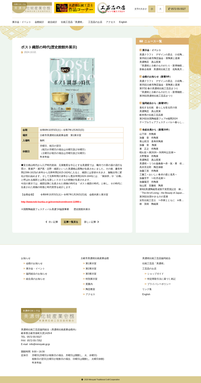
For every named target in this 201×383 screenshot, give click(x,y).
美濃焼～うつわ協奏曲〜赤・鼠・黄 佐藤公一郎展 (167, 163)
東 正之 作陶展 (150, 148)
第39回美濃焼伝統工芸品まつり (156, 95)
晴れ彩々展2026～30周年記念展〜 (157, 152)
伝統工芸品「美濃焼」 (72, 22)
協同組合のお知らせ (36, 273)
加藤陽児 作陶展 (150, 182)
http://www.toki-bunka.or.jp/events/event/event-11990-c (51, 202)
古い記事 (53, 222)
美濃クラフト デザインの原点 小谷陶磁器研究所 (166, 54)
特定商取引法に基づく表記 (161, 279)
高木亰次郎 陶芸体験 (151, 167)
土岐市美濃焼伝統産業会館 (95, 258)
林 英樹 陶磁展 (150, 204)
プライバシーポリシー (159, 284)
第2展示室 (91, 268)
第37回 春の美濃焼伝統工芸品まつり (158, 88)
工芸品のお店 (95, 22)
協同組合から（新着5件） (156, 103)
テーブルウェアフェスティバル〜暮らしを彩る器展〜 (167, 122)
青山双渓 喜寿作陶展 (151, 141)
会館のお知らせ (34, 263)
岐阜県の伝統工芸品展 (152, 115)
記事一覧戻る (71, 222)
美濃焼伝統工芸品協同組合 (156, 258)
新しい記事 (90, 222)
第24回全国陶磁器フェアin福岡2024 (158, 118)
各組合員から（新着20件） (156, 129)
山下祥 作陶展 (148, 134)
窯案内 (89, 284)
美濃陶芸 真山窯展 (150, 62)
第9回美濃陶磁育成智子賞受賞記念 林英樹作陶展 (168, 189)
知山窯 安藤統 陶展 (152, 185)
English (123, 22)
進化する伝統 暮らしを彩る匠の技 (158, 107)
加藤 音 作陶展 (148, 137)
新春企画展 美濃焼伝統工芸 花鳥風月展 (163, 69)
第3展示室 (91, 273)
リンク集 (147, 289)
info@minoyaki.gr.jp (39, 344)
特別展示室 (91, 279)
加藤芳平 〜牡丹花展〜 (153, 178)
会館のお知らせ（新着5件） (157, 76)
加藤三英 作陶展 (148, 171)
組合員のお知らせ (35, 279)
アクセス (110, 22)
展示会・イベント (21, 22)
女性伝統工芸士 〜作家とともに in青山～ (162, 200)
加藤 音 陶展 (148, 145)
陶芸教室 (90, 289)
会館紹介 (39, 22)
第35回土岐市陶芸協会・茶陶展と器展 (159, 58)
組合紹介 (52, 22)
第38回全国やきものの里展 (153, 196)
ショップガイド (155, 273)
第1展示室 (91, 263)
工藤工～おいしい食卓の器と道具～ (158, 174)
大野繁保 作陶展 (148, 156)
